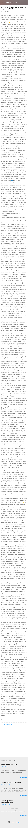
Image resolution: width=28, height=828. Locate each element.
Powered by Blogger (15, 822)
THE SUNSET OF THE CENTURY (11, 782)
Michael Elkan (17, 825)
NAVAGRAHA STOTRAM (9, 764)
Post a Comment (7, 724)
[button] (26, 8)
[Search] (26, 3)
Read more (23, 777)
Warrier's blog (11, 3)
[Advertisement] (14, 741)
